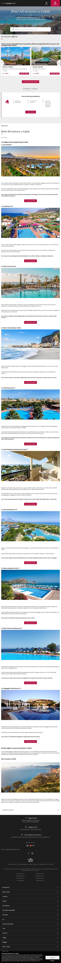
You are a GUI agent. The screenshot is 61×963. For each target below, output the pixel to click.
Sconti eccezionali (7, 924)
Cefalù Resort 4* (8, 206)
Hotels (4, 901)
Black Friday (6, 892)
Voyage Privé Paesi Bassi (39, 876)
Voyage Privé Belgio (20, 880)
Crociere (4, 896)
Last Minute (6, 906)
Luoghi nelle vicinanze (8, 810)
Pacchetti (5, 915)
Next (58, 63)
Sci (3, 919)
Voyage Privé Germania (40, 878)
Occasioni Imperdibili (8, 910)
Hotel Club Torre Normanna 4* (12, 628)
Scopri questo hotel (30, 200)
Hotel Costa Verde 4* (9, 266)
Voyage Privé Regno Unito (20, 876)
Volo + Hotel (6, 947)
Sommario (4, 137)
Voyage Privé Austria (39, 880)
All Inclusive (5, 887)
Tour (3, 928)
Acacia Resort (7, 145)
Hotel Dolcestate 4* (9, 388)
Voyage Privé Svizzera (20, 878)
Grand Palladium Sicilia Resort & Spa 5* (15, 449)
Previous (2, 63)
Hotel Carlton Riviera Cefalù (12, 328)
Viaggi (4, 937)
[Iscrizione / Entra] (8, 3)
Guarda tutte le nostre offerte (30, 81)
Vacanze (4, 933)
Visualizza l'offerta (24, 73)
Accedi (46, 4)
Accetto (52, 957)
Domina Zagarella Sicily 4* (11, 568)
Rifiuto (52, 960)
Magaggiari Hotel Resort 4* (12, 688)
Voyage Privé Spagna (20, 873)
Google (31, 958)
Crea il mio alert (30, 112)
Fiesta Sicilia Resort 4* (10, 509)
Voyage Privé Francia (40, 873)
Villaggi (4, 942)
